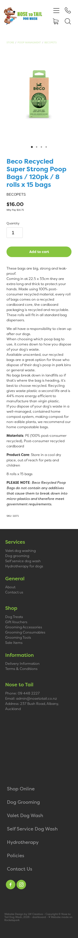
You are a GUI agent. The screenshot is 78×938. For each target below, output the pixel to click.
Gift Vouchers (16, 622)
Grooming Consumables (25, 632)
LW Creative (35, 914)
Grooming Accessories (23, 627)
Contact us (14, 592)
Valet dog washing (20, 550)
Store (10, 42)
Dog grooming (17, 556)
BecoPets (50, 42)
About (10, 587)
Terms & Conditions (21, 668)
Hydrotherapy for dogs (24, 566)
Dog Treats (14, 617)
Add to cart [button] (39, 252)
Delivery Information (22, 663)
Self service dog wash (23, 561)
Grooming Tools (18, 637)
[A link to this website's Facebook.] (10, 884)
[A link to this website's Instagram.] (21, 884)
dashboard (39, 917)
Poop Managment (29, 42)
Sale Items (14, 642)
